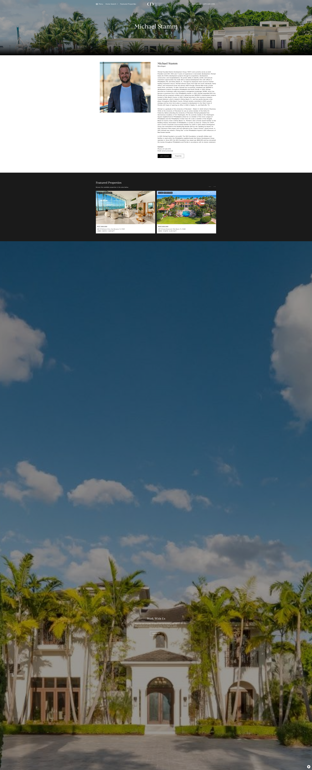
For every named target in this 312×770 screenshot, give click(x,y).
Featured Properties (127, 4)
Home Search (111, 4)
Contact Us (196, 4)
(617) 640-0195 (209, 4)
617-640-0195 (166, 149)
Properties (178, 156)
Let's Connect (164, 156)
